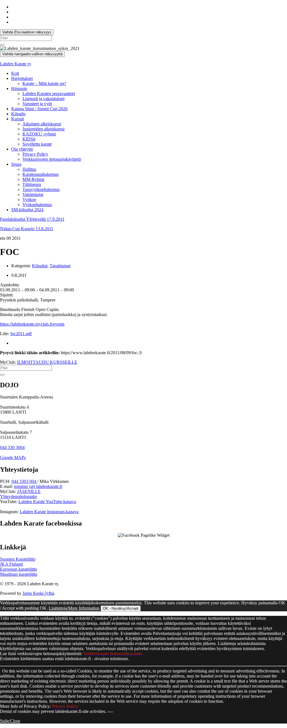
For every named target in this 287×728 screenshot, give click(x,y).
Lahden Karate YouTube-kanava (47, 501)
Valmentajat (32, 194)
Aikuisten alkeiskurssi (41, 123)
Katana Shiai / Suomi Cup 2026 (39, 108)
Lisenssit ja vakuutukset (43, 98)
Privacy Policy (35, 154)
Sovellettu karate (37, 144)
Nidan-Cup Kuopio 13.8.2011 (26, 228)
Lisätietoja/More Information (74, 608)
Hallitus (29, 169)
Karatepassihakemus (40, 174)
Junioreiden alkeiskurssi (43, 128)
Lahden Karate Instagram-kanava (49, 511)
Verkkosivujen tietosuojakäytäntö (51, 159)
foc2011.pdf (21, 333)
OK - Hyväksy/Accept (120, 608)
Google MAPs (13, 457)
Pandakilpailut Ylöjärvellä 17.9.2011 (32, 219)
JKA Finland (11, 564)
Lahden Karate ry (15, 63)
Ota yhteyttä (22, 149)
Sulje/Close (10, 720)
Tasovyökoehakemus (41, 189)
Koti (15, 73)
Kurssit (17, 118)
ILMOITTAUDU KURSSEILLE (47, 362)
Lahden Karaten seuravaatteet (48, 93)
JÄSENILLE (29, 491)
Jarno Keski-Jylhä (38, 593)
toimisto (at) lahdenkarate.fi (38, 486)
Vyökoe (29, 199)
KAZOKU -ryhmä (39, 134)
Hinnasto (19, 88)
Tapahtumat (60, 265)
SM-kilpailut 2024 (27, 209)
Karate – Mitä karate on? (44, 83)
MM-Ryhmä (33, 179)
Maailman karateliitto (18, 574)
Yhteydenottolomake (18, 496)
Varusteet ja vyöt (37, 103)
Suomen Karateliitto (17, 559)
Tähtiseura (31, 184)
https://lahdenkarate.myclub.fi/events (32, 324)
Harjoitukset (22, 78)
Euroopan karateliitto (18, 569)
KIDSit (28, 139)
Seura (16, 164)
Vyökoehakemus (37, 204)
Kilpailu (18, 113)
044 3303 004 (24, 481)
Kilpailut (39, 265)
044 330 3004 (12, 447)
